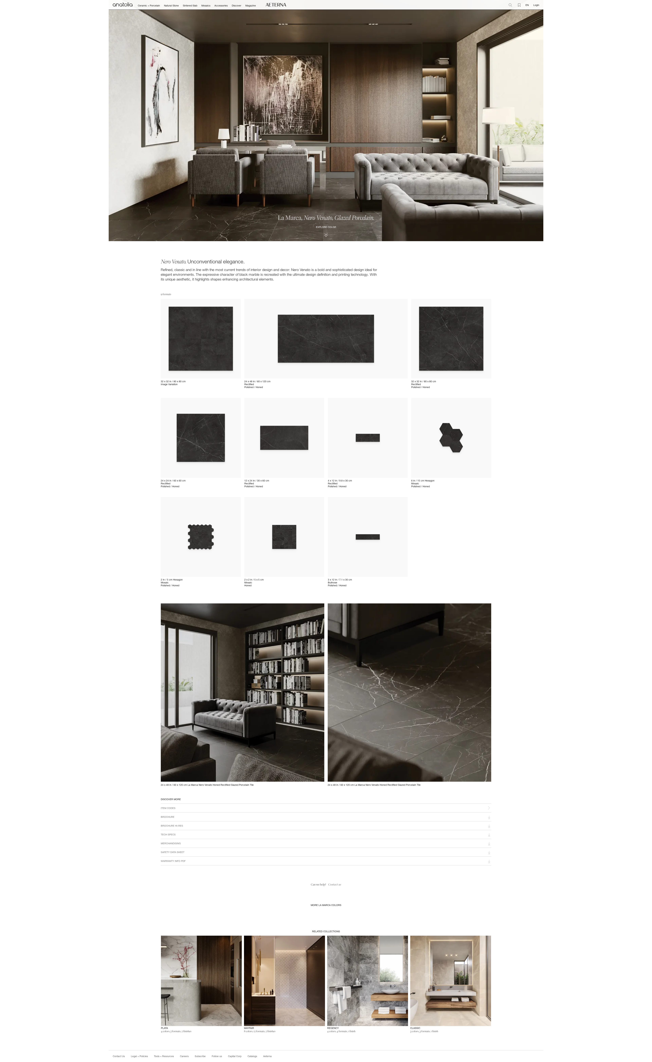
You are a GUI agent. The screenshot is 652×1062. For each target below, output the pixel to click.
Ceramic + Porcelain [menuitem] (149, 5)
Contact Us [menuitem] (119, 1056)
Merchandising (171, 843)
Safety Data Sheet (172, 852)
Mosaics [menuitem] (205, 5)
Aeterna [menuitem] (267, 1056)
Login (536, 5)
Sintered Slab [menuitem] (190, 5)
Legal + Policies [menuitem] (139, 1056)
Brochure (167, 816)
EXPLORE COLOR (326, 227)
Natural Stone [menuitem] (171, 5)
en (527, 5)
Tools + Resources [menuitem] (164, 1056)
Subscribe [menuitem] (200, 1056)
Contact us (334, 884)
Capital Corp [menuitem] (234, 1056)
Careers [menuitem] (184, 1056)
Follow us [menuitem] (217, 1056)
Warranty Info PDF (173, 861)
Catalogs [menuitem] (252, 1056)
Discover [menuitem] (236, 5)
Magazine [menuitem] (250, 5)
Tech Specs (168, 834)
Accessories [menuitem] (221, 5)
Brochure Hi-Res (172, 825)
